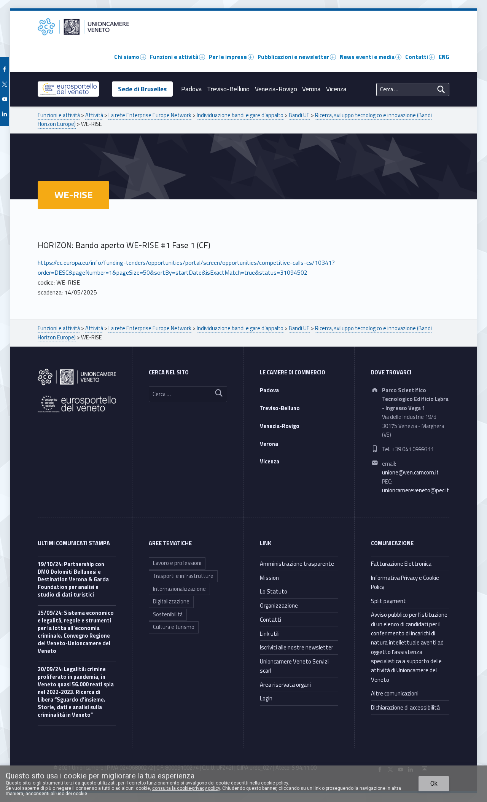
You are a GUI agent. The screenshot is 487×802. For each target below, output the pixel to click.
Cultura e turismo (173, 627)
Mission (269, 577)
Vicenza (336, 89)
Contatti (416, 57)
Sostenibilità (168, 614)
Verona (311, 89)
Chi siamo (126, 57)
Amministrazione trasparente (297, 563)
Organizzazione (279, 605)
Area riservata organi (285, 684)
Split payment (388, 601)
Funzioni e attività (174, 57)
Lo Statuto (273, 591)
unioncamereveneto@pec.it (415, 490)
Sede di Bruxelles (142, 89)
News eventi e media (367, 57)
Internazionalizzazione (179, 589)
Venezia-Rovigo (276, 89)
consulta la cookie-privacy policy (186, 788)
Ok (434, 783)
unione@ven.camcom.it (410, 472)
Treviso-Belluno (228, 89)
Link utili (270, 633)
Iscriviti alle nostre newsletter (296, 647)
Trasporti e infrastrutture (183, 576)
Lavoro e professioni (177, 563)
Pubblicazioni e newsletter (293, 57)
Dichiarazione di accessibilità (405, 707)
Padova (191, 89)
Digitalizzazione (171, 601)
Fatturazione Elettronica (401, 563)
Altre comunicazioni (395, 693)
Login (266, 698)
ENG (444, 57)
